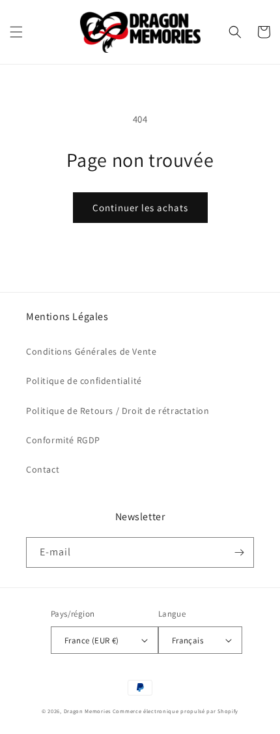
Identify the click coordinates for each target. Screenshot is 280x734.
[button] (16, 32)
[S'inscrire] (239, 552)
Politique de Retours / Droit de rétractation (117, 411)
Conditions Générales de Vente (91, 351)
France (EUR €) (91, 640)
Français (187, 640)
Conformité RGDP (63, 440)
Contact (42, 469)
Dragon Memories (87, 710)
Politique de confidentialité (84, 381)
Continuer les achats (140, 207)
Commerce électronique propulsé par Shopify (175, 710)
